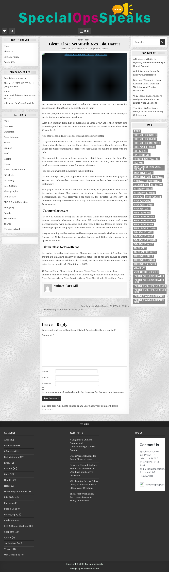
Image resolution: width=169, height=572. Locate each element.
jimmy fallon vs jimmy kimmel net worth (147, 168)
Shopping (9, 207)
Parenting (9, 180)
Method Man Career (143, 188)
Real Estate (10, 196)
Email (46, 377)
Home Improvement (15, 169)
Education (9, 132)
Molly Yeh (138, 196)
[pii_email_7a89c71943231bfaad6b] (149, 276)
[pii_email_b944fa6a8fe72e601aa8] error (149, 301)
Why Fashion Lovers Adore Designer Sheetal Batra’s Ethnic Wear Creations (147, 99)
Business (8, 126)
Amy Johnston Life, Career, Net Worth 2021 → (105, 306)
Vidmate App (139, 268)
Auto (6, 121)
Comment (48, 335)
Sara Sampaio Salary (143, 244)
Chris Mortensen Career (145, 139)
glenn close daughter (63, 274)
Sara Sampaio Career (143, 232)
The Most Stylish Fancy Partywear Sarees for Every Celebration (148, 111)
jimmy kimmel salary (143, 172)
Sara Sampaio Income (143, 236)
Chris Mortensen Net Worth (147, 143)
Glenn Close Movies (67, 278)
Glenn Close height (85, 274)
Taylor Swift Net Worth (145, 252)
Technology (10, 218)
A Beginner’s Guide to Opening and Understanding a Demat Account (149, 62)
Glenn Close (59, 271)
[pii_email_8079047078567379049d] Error (150, 291)
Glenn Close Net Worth (91, 278)
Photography (11, 191)
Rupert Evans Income (143, 224)
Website (46, 383)
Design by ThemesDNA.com (84, 569)
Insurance (138, 162)
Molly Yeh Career (153, 196)
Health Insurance (142, 154)
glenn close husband (106, 274)
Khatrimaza (158, 176)
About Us (9, 51)
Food (6, 153)
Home (7, 46)
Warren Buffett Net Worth (146, 272)
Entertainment (11, 137)
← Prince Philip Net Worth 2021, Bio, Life (61, 309)
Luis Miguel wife (141, 184)
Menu (86, 31)
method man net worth (144, 192)
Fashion (8, 148)
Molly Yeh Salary (142, 208)
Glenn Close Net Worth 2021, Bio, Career (84, 43)
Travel (7, 224)
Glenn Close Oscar (114, 278)
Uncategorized (12, 229)
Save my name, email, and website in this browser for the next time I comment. (83, 392)
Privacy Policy (11, 57)
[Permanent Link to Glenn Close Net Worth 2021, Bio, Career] (84, 77)
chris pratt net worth (144, 147)
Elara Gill (66, 49)
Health (7, 159)
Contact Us (9, 62)
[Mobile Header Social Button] (4, 31)
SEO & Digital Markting (16, 202)
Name (46, 371)
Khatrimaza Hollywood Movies (148, 180)
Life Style (9, 175)
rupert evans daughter (144, 220)
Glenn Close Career (94, 271)
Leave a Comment (101, 49)
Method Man (156, 184)
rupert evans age (142, 212)
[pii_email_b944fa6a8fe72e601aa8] (149, 296)
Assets (137, 131)
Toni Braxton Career (143, 256)
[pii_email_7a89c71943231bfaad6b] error (149, 281)
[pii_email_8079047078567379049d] (150, 286)
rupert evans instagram (145, 228)
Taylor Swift (140, 248)
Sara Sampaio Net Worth (145, 240)
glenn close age (75, 271)
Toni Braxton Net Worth (145, 264)
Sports (7, 213)
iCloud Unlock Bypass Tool (146, 158)
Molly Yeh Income (142, 200)
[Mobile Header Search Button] (12, 31)
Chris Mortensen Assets (145, 135)
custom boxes (140, 151)
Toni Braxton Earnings (144, 260)
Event (7, 142)
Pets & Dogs (10, 186)
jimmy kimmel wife (142, 176)
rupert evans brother (144, 216)
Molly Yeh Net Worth (143, 204)
